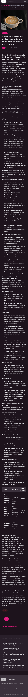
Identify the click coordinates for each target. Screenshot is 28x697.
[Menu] (25, 1)
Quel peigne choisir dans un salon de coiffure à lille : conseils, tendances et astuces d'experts (12, 661)
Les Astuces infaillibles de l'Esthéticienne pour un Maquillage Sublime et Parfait (13, 666)
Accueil (3, 5)
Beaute (7, 5)
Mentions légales (11, 688)
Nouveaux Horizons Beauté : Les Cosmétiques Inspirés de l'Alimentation (13, 648)
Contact (18, 688)
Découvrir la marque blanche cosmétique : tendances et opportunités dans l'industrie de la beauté (13, 654)
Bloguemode (11, 1)
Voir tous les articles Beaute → (10, 626)
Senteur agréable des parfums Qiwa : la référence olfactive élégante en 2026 (13, 644)
